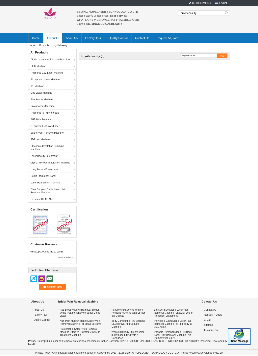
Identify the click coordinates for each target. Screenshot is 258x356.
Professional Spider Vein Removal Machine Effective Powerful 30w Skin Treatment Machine (80, 332)
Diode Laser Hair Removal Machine (50, 59)
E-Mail (207, 319)
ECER (31, 343)
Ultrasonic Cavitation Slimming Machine (47, 148)
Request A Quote (167, 38)
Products (52, 38)
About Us (72, 38)
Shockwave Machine (41, 99)
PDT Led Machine (40, 139)
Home (36, 38)
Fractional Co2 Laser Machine (46, 72)
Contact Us (142, 38)
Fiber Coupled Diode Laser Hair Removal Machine (48, 191)
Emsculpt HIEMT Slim (42, 199)
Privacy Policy (36, 341)
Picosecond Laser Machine (45, 79)
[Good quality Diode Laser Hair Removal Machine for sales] (40, 224)
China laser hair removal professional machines (71, 341)
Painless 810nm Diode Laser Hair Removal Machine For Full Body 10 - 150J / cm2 (174, 323)
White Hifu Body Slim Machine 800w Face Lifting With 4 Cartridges (128, 335)
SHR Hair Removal (40, 119)
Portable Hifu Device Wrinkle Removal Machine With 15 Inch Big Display (128, 312)
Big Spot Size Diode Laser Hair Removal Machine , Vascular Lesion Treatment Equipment (173, 312)
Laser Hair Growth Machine (45, 182)
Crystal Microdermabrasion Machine (50, 162)
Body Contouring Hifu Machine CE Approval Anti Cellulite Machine (128, 323)
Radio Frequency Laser (43, 176)
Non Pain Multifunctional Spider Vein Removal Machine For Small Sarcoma (80, 322)
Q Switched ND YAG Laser (44, 126)
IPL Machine (37, 86)
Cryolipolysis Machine (42, 106)
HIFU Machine (38, 66)
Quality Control (118, 38)
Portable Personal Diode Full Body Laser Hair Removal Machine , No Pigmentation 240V (173, 335)
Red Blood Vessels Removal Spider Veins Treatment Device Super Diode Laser (80, 312)
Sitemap (208, 325)
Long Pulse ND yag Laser (44, 169)
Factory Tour (93, 38)
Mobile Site (212, 330)
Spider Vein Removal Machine (47, 132)
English (223, 3)
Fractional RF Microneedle (44, 112)
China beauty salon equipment (69, 352)
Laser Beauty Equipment (43, 156)
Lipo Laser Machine (41, 92)
